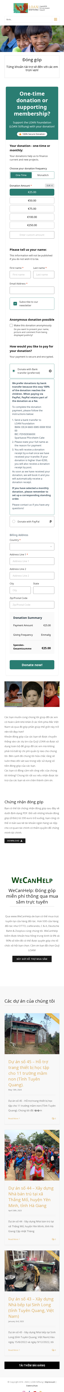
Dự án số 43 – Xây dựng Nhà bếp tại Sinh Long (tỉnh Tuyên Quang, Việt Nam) (31, 1307)
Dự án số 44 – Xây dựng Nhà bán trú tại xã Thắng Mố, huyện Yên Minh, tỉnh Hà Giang (31, 1196)
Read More (13, 1118)
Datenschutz (32, 1385)
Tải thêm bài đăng (32, 1365)
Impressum (50, 1382)
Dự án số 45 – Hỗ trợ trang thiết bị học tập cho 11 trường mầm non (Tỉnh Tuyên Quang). (28, 1073)
